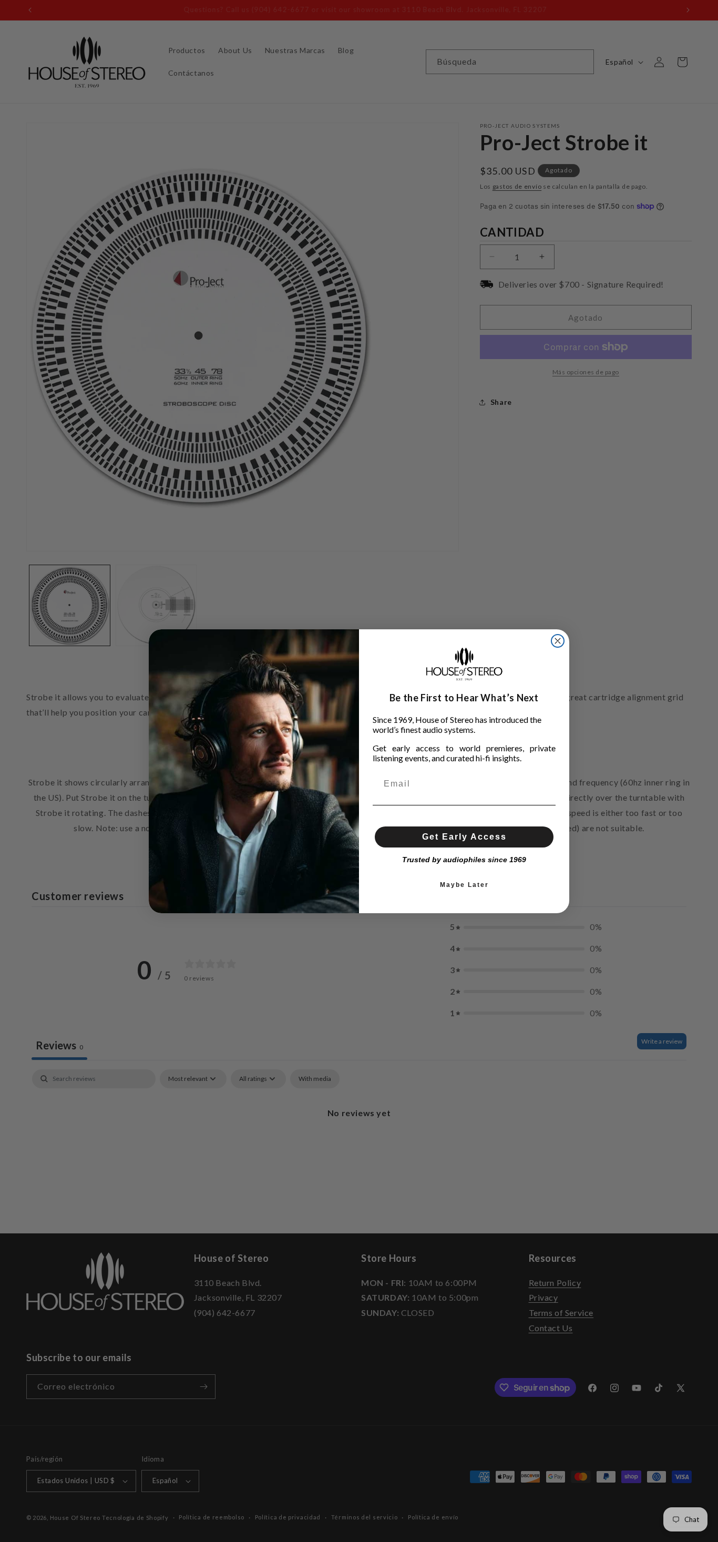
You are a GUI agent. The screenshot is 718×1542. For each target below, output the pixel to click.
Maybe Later (464, 885)
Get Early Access (464, 836)
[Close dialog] (557, 641)
